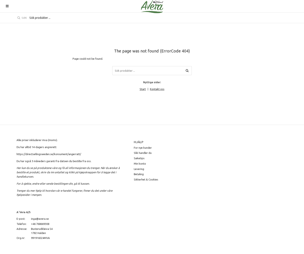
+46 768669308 (40, 223)
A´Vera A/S (24, 212)
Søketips (139, 158)
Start (143, 89)
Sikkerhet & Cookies (146, 179)
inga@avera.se (40, 218)
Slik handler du (143, 152)
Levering (139, 168)
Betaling (139, 174)
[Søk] (187, 70)
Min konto (140, 163)
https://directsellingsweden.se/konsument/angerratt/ (49, 154)
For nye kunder (143, 147)
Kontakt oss (157, 89)
